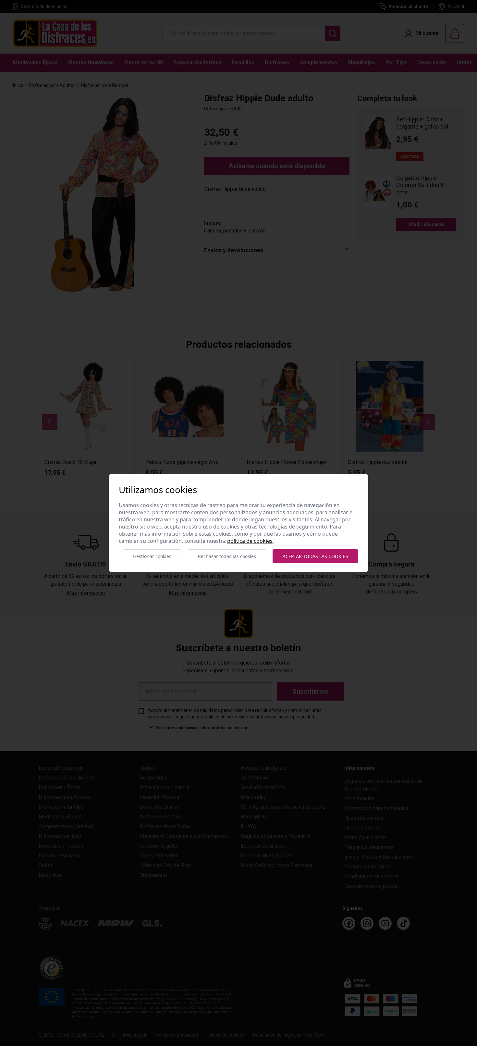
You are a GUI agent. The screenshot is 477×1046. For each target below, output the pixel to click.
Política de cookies (250, 540)
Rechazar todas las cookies (227, 556)
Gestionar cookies (152, 556)
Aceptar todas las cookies (315, 556)
